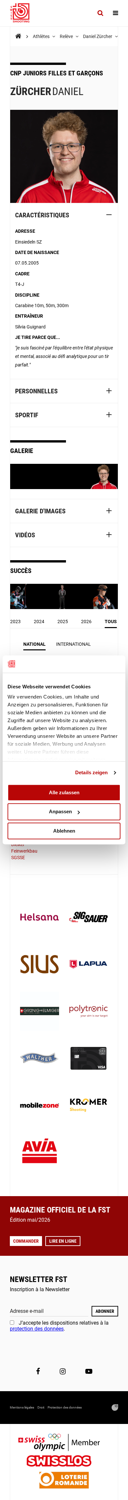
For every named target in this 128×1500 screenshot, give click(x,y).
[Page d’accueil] (23, 13)
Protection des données (65, 1407)
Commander (26, 1241)
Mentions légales (22, 1407)
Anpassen (60, 812)
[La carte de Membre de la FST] (88, 1059)
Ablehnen (64, 831)
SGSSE (18, 857)
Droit (40, 1407)
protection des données (37, 1329)
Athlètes (42, 36)
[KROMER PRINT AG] (88, 1105)
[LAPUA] (88, 964)
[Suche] (100, 13)
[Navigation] (115, 13)
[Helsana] (39, 917)
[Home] (18, 36)
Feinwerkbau (24, 851)
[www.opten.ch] (115, 1407)
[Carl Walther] (39, 1059)
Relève (67, 36)
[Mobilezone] (39, 1105)
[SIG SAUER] (88, 917)
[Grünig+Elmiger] (39, 1011)
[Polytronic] (88, 1011)
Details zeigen (91, 772)
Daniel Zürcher (98, 36)
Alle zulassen (64, 792)
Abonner (105, 1311)
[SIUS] (39, 964)
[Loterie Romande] (64, 1480)
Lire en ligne (62, 1241)
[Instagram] (62, 1371)
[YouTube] (88, 1371)
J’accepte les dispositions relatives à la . (59, 1326)
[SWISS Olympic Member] (64, 1443)
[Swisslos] (64, 1461)
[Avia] (39, 1152)
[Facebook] (38, 1371)
